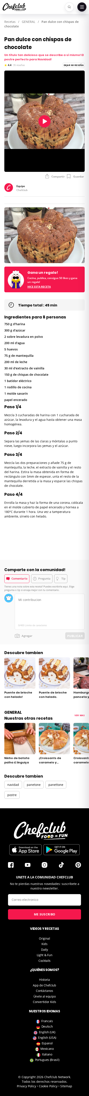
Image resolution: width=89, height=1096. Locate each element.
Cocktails (44, 961)
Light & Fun (44, 955)
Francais (47, 1021)
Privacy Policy (26, 1086)
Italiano (47, 1054)
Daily (44, 949)
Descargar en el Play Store (61, 849)
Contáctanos (44, 991)
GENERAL (28, 22)
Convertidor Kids (44, 1002)
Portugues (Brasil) (47, 1060)
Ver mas (80, 715)
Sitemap (66, 1086)
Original (44, 938)
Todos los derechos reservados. (44, 1081)
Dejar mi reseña (74, 65)
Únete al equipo (44, 996)
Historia (44, 980)
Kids (44, 944)
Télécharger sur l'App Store (25, 849)
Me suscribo (44, 914)
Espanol (47, 1043)
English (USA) (47, 1037)
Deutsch (47, 1026)
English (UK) (47, 1032)
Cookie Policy (48, 1086)
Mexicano (47, 1049)
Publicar (75, 636)
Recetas (10, 22)
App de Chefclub (44, 985)
